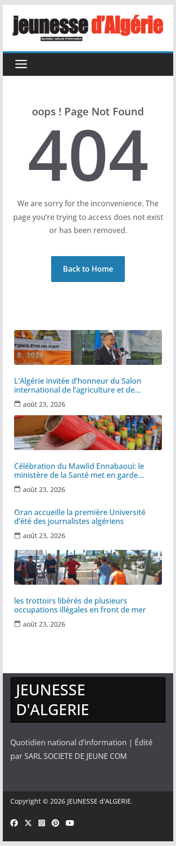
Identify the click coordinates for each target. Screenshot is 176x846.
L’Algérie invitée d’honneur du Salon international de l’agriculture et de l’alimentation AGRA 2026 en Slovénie (79, 386)
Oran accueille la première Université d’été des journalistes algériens (79, 517)
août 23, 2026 (44, 404)
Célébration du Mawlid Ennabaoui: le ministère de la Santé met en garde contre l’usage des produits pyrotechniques (79, 471)
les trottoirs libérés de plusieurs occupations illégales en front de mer (80, 605)
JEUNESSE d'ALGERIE (99, 801)
